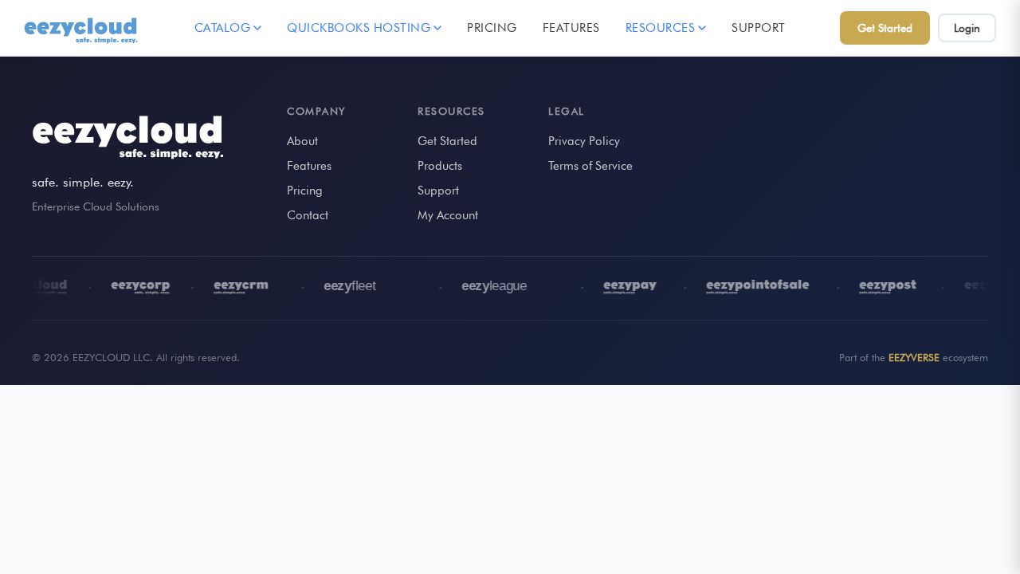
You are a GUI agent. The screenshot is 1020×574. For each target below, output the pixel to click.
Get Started (884, 28)
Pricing (492, 28)
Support (759, 28)
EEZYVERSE (914, 357)
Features (571, 28)
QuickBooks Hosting (358, 28)
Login (967, 28)
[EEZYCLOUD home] (82, 28)
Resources (661, 28)
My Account (448, 215)
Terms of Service (590, 166)
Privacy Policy (584, 141)
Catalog (222, 28)
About (302, 141)
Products (440, 166)
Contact (307, 215)
